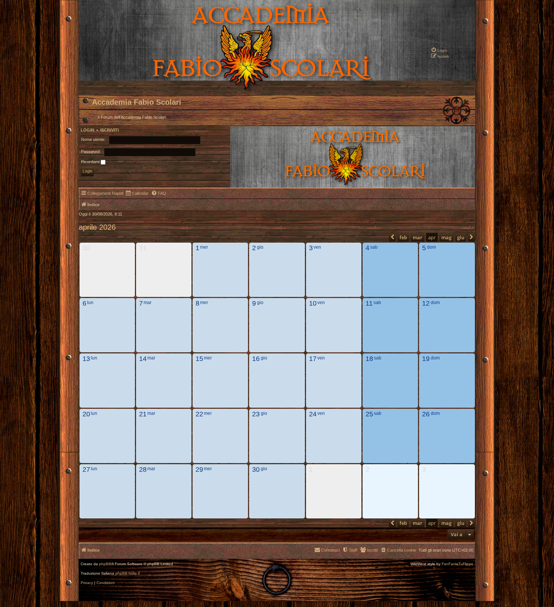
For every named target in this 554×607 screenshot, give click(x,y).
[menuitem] (439, 49)
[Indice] (236, 89)
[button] (392, 237)
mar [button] (417, 237)
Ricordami (91, 161)
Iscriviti (109, 130)
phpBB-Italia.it (127, 573)
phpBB (105, 564)
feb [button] (403, 237)
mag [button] (446, 237)
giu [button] (460, 237)
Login (87, 130)
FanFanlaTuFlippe (457, 564)
